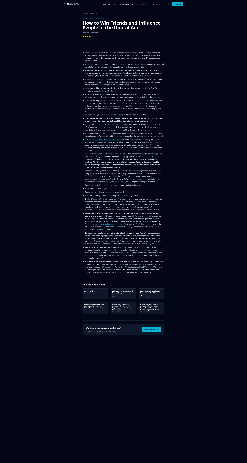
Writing (144, 4)
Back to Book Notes (91, 13)
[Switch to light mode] (168, 4)
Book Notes (156, 4)
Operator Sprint (110, 4)
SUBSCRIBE (177, 4)
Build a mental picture (114, 224)
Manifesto (124, 4)
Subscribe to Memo (151, 329)
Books (135, 4)
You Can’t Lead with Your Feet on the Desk (104, 139)
